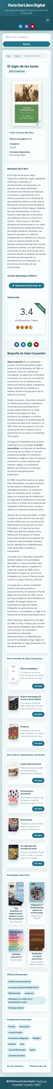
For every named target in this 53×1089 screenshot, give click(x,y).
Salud (32, 1050)
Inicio (8, 56)
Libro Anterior (16, 1066)
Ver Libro (38, 686)
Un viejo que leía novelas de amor (29, 847)
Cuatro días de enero (31, 764)
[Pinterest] (32, 26)
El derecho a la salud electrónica (37, 956)
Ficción (17, 56)
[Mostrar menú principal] (47, 20)
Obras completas (29, 668)
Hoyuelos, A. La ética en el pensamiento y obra (20, 1000)
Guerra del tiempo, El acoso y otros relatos (31, 698)
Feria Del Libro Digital (26, 5)
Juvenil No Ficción (16, 1050)
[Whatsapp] (29, 344)
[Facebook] (26, 26)
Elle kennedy (14, 993)
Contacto (28, 1084)
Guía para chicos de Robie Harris (23, 987)
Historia (12, 1044)
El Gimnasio (26, 819)
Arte (22, 1044)
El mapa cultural (15, 1008)
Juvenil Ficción (15, 1032)
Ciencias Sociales (16, 1055)
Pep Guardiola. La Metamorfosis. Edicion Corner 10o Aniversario (16, 913)
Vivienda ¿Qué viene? (16, 955)
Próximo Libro (36, 1066)
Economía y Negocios (18, 1038)
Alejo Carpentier (17, 71)
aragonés (29, 993)
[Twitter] (20, 26)
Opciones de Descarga (26, 285)
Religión (36, 1038)
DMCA (38, 1084)
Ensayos (25, 726)
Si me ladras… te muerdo (27, 792)
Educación (24, 1026)
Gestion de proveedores (19, 981)
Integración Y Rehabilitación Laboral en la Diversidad (37, 909)
